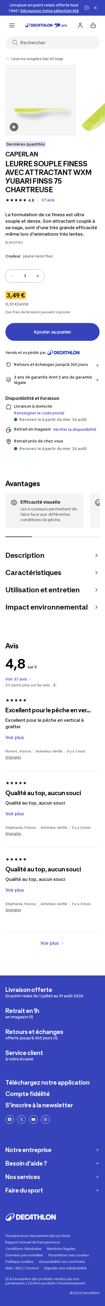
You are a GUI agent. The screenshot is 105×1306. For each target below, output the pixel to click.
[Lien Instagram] (45, 1119)
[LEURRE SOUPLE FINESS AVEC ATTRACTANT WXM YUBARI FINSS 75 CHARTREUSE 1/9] (40, 100)
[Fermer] (95, 8)
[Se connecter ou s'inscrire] (80, 25)
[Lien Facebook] (9, 1119)
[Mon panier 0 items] (93, 25)
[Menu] (11, 25)
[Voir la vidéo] (14, 127)
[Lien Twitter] (21, 1119)
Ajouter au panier (52, 332)
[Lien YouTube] (33, 1119)
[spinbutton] (24, 276)
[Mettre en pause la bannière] (86, 8)
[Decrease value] (11, 276)
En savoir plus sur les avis (27, 685)
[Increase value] (37, 276)
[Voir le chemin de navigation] (7, 59)
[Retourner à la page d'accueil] (46, 25)
